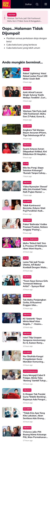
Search (37, 4)
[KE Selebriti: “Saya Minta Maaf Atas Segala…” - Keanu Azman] (11, 318)
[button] (4, 15)
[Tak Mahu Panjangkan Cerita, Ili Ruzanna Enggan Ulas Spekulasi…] (11, 299)
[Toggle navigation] (45, 4)
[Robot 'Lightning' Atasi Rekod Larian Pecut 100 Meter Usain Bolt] (11, 72)
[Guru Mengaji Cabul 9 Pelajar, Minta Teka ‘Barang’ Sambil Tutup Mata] (11, 374)
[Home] (6, 4)
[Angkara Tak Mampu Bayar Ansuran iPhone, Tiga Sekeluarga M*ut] (11, 129)
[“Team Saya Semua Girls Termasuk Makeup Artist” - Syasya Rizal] (11, 280)
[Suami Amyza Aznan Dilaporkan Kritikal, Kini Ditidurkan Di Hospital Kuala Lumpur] (11, 148)
